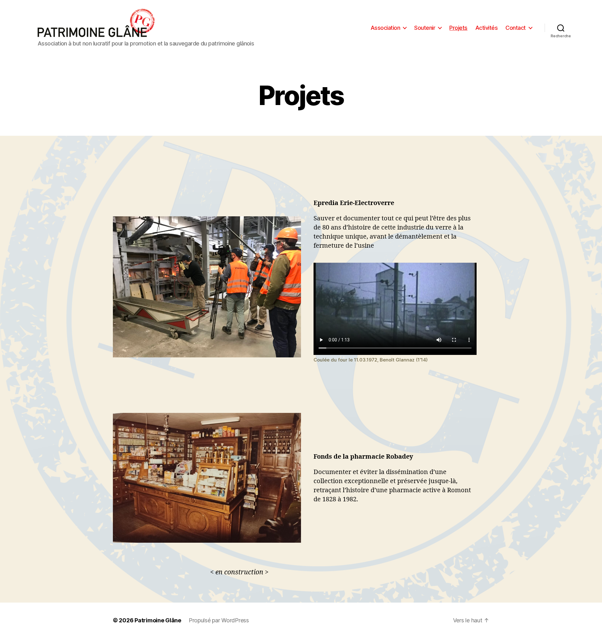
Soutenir (424, 27)
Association (385, 27)
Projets (458, 27)
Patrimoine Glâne (158, 620)
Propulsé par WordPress (219, 620)
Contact (515, 27)
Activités (486, 27)
